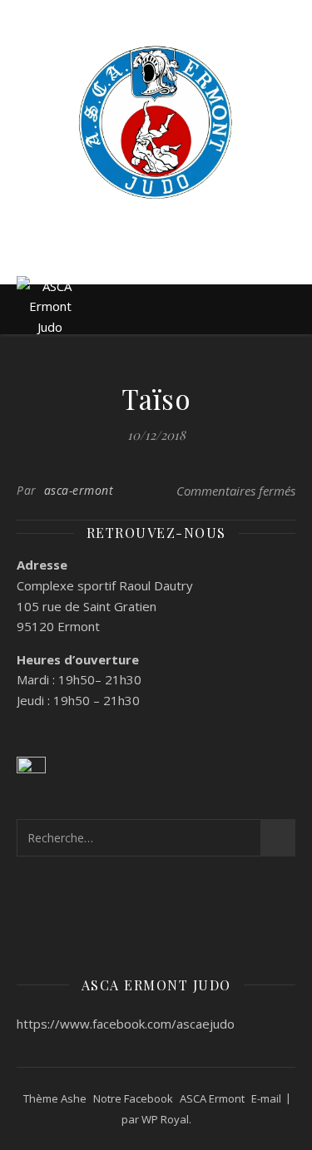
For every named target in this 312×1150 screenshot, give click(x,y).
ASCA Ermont (212, 1098)
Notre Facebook (133, 1098)
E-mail (266, 1098)
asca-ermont (79, 490)
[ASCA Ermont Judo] (156, 122)
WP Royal (165, 1119)
